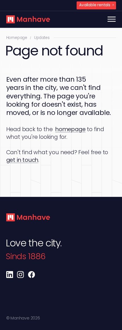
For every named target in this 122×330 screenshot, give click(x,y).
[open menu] (111, 19)
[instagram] (20, 274)
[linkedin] (9, 274)
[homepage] (28, 19)
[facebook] (31, 274)
